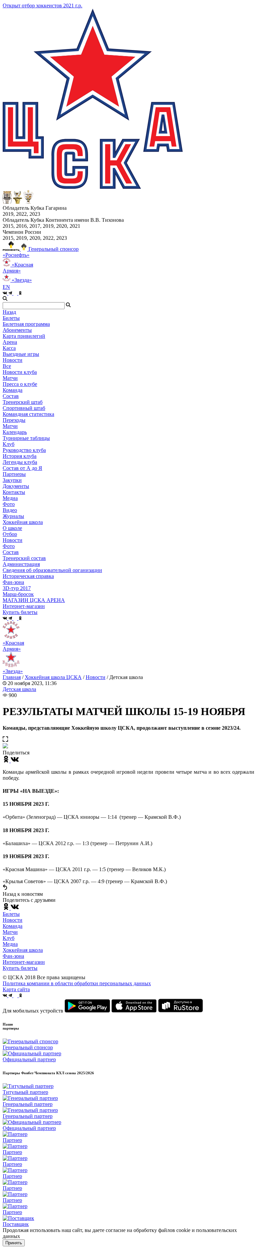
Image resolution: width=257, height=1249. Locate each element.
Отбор (10, 534)
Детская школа (19, 689)
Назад (9, 312)
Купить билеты (20, 968)
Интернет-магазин (24, 962)
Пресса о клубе (20, 384)
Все (7, 366)
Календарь (15, 432)
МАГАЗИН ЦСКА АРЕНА (34, 600)
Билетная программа (26, 324)
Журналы (13, 516)
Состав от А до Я (22, 468)
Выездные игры (21, 354)
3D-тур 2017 (17, 588)
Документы (16, 486)
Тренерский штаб (22, 402)
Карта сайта (16, 989)
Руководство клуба (24, 450)
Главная (12, 677)
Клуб (8, 938)
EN (6, 287)
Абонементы (17, 330)
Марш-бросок (18, 594)
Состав (11, 396)
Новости (12, 540)
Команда (12, 926)
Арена (10, 342)
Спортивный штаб (24, 408)
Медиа (10, 944)
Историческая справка (28, 576)
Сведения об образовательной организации (52, 570)
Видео (10, 510)
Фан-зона (13, 956)
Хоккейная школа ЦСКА (53, 677)
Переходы (14, 420)
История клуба (19, 456)
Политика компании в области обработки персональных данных (77, 983)
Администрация (21, 564)
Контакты (14, 492)
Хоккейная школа (23, 950)
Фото (9, 504)
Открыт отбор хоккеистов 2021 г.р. (42, 5)
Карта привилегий (24, 336)
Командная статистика (28, 414)
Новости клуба (20, 372)
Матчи (10, 378)
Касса (9, 348)
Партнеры (14, 474)
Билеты (11, 914)
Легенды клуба (20, 462)
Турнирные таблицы (26, 438)
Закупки (12, 480)
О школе (12, 528)
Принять (13, 1242)
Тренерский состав (24, 558)
